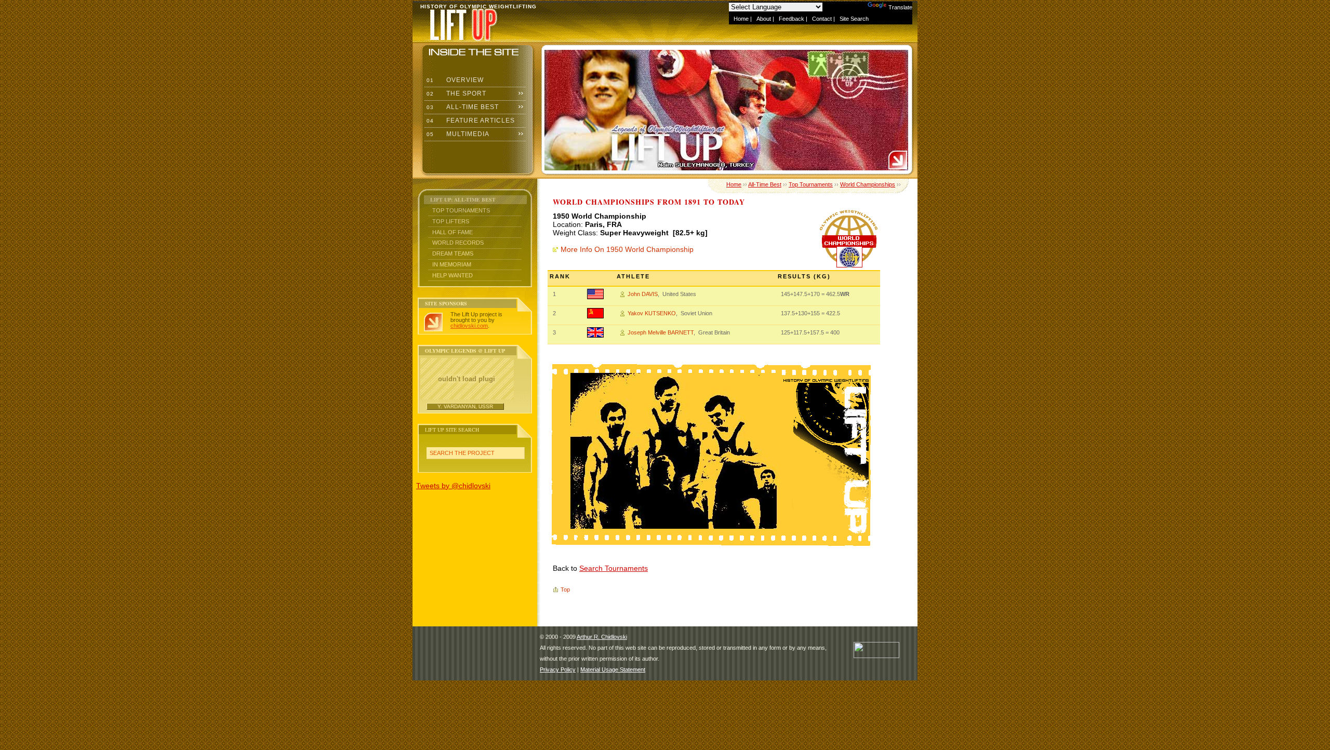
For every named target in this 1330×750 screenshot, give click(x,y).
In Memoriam (451, 264)
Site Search (854, 19)
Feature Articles (469, 120)
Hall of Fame (452, 232)
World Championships (867, 184)
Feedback (791, 19)
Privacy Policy (558, 669)
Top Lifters (450, 221)
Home (741, 19)
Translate (900, 7)
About (763, 19)
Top (565, 589)
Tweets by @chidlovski (453, 485)
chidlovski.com (469, 326)
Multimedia (456, 134)
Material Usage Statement (612, 669)
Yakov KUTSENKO (652, 313)
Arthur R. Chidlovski (602, 637)
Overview (454, 80)
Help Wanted (452, 275)
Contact (822, 19)
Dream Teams (452, 253)
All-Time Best (461, 107)
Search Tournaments (613, 568)
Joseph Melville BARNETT (661, 332)
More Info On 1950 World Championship (627, 249)
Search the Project (462, 453)
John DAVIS (643, 294)
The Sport (455, 93)
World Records (458, 242)
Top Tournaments (461, 210)
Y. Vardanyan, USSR (465, 406)
